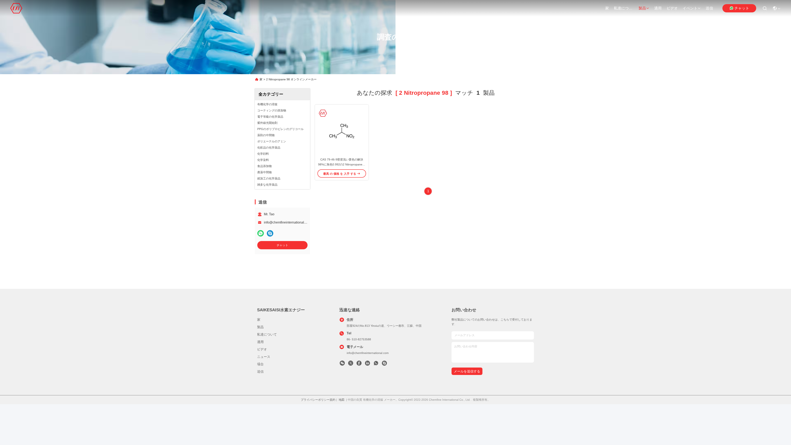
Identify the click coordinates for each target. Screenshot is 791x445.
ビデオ (672, 8)
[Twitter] (350, 364)
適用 (658, 8)
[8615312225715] (376, 364)
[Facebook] (359, 364)
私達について (624, 8)
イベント (690, 8)
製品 (642, 8)
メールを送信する (467, 371)
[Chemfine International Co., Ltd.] (16, 8)
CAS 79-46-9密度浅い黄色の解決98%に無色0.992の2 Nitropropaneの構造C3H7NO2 (341, 164)
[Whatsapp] (260, 233)
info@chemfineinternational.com (287, 222)
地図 (341, 399)
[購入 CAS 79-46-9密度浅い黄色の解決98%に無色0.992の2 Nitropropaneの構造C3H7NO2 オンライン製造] (341, 130)
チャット (741, 8)
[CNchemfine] (384, 364)
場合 (260, 364)
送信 (709, 8)
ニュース (263, 356)
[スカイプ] (270, 233)
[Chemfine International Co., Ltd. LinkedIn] (367, 364)
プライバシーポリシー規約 (318, 399)
